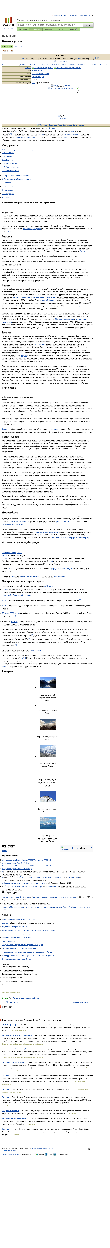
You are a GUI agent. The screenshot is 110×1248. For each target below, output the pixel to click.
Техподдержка (37, 1148)
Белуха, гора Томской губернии (17, 1049)
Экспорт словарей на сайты (11, 1154)
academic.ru (8, 28)
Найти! (88, 25)
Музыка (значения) (81, 1002)
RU (90, 15)
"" (61, 569)
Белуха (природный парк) (14, 1118)
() (63, 64)
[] (8, 134)
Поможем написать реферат (26, 998)
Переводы (49, 29)
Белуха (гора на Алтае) (13, 1062)
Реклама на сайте (49, 1148)
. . (39, 344)
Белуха (5, 1076)
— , (29, 930)
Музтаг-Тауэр (12, 1002)
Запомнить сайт (60, 15)
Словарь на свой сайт (78, 15)
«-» (40, 877)
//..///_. (27, 860)
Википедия (23, 29)
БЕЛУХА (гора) (9, 1025)
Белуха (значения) (10, 1111)
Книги (61, 29)
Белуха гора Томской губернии (17, 1035)
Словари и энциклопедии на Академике (39, 20)
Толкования (35, 29)
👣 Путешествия (10, 1150)
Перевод (18, 46)
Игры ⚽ (73, 29)
